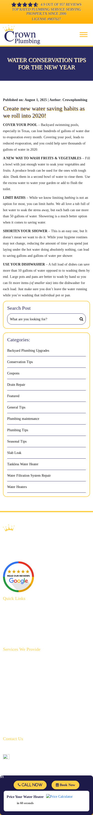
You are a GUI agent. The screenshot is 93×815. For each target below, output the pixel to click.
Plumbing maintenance (23, 419)
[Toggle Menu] (84, 34)
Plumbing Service (15, 615)
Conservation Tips (20, 362)
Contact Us (10, 638)
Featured (13, 396)
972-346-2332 (22, 748)
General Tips (16, 407)
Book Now (67, 785)
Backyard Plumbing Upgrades (28, 350)
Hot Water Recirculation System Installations (34, 689)
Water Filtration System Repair (29, 475)
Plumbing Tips (17, 430)
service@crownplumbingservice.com (37, 756)
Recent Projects (14, 630)
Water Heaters (17, 487)
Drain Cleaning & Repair (20, 666)
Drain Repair (16, 385)
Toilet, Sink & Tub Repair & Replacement (33, 704)
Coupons (13, 373)
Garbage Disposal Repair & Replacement (31, 674)
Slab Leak (14, 453)
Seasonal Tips (17, 441)
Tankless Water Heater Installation (27, 727)
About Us (9, 607)
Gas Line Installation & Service (25, 681)
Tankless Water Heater (22, 464)
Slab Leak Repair (15, 697)
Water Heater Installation (20, 720)
